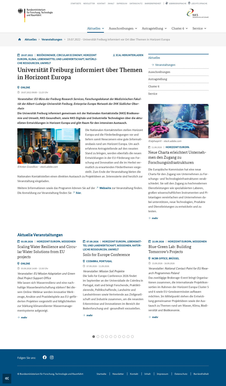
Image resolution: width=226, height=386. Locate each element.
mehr (24, 317)
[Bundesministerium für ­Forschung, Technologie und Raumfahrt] (35, 15)
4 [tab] (106, 336)
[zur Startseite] (20, 39)
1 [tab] (93, 336)
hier (78, 193)
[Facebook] (45, 357)
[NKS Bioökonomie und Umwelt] (193, 13)
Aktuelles (31, 39)
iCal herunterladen (129, 55)
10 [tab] (132, 336)
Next (206, 255)
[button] (95, 28)
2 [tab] (98, 336)
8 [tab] (123, 336)
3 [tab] (102, 336)
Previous (20, 255)
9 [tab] (128, 336)
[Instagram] (51, 357)
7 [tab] (119, 336)
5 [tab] (111, 336)
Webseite (105, 188)
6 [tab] (115, 336)
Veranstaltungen (52, 39)
